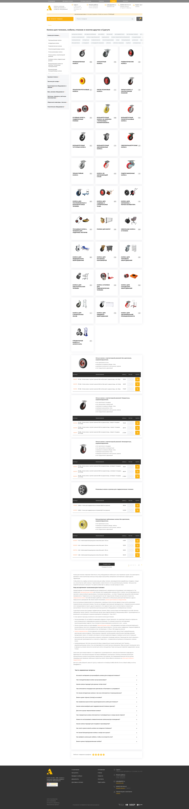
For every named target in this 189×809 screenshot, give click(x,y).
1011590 (75, 505)
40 (138, 565)
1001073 (75, 471)
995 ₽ (124, 505)
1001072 (75, 466)
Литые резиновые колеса (55, 52)
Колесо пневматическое (81, 631)
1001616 (75, 389)
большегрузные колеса (104, 625)
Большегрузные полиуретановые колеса (55, 70)
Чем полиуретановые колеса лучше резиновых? (106, 680)
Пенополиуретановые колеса (56, 49)
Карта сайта (101, 782)
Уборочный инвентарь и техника (57, 102)
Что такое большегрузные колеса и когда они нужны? (106, 733)
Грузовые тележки (53, 77)
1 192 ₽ (124, 389)
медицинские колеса (79, 597)
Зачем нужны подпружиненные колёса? (106, 741)
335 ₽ (124, 379)
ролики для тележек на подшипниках (116, 599)
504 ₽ (124, 555)
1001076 (75, 384)
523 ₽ (124, 545)
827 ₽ (124, 427)
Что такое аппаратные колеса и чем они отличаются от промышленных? (106, 693)
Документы (75, 779)
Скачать (137, 6)
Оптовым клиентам (85, 1)
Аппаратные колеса (53, 43)
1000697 (75, 555)
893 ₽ (124, 471)
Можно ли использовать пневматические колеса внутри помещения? (106, 719)
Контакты (125, 1)
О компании (51, 1)
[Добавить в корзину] (137, 379)
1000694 (75, 540)
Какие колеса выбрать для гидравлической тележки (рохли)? (106, 706)
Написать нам (110, 6)
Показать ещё (106, 564)
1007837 (75, 510)
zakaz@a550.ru (111, 4)
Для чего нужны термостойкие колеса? (106, 711)
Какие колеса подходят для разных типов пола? (106, 684)
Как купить (75, 772)
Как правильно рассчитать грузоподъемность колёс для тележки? (106, 702)
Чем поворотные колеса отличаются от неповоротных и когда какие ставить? (106, 715)
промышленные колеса (86, 592)
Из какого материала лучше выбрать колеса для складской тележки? (106, 675)
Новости (100, 776)
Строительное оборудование (56, 106)
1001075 (75, 379)
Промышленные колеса (54, 40)
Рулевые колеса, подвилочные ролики (56, 60)
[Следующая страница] (141, 565)
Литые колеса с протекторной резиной (56, 55)
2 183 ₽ (124, 476)
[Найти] (132, 19)
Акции (113, 1)
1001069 (75, 423)
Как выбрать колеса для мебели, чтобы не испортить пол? (106, 737)
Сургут (118, 769)
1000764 (75, 550)
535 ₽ (124, 550)
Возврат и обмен (77, 776)
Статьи (100, 772)
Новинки (101, 1)
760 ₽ (124, 423)
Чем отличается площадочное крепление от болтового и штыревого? (106, 689)
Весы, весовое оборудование (56, 91)
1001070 (75, 427)
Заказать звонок (124, 6)
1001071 (75, 432)
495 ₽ (124, 384)
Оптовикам (101, 769)
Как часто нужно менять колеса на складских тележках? (106, 728)
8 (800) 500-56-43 (125, 4)
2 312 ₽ (124, 432)
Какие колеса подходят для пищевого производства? (106, 724)
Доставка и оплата (68, 1)
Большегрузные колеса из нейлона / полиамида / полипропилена (55, 65)
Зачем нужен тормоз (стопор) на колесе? (106, 697)
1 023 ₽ (124, 510)
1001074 (75, 476)
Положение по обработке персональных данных (86, 804)
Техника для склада (53, 81)
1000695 (75, 545)
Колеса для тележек (53, 35)
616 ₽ (124, 466)
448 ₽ (124, 540)
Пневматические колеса (55, 46)
